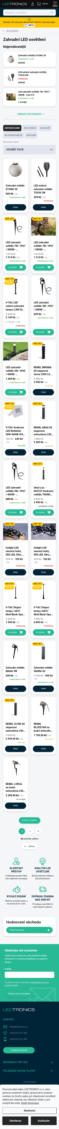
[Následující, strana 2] (30, 831)
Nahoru (32, 846)
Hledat (52, 12)
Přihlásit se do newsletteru (19, 994)
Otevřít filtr (14, 149)
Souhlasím (44, 1120)
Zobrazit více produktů (29, 114)
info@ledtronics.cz (18, 1027)
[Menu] (55, 4)
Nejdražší (45, 128)
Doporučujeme (12, 128)
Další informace (30, 1103)
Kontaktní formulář (19, 1050)
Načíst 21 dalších (29, 820)
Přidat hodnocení (17, 930)
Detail (15, 207)
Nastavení (29, 1110)
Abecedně (31, 135)
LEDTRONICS (29, 1082)
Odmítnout (15, 1120)
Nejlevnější (30, 128)
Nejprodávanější (13, 135)
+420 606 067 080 (18, 1033)
